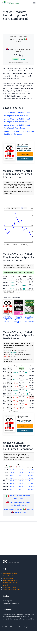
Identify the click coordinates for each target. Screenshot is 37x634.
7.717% (12, 472)
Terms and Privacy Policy (11, 589)
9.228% (12, 481)
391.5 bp (31, 489)
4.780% (21, 478)
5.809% (21, 489)
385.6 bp (31, 475)
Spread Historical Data (10, 580)
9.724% (12, 489)
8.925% (12, 478)
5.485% (21, 483)
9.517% (12, 483)
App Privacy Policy (9, 587)
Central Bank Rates (9, 576)
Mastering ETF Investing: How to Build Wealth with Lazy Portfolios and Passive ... (7, 318)
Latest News (7, 585)
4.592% (21, 475)
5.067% (21, 481)
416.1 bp (31, 481)
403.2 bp (31, 483)
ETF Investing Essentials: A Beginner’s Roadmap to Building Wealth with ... (18, 319)
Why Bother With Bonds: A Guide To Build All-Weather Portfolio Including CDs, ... (29, 318)
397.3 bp (31, 486)
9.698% (12, 486)
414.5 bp (31, 478)
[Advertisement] (18, 27)
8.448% (12, 475)
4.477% (21, 472)
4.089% (21, 469)
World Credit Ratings (10, 574)
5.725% (21, 486)
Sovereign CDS (8, 578)
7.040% (12, 469)
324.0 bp (31, 472)
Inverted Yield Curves (10, 583)
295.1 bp (31, 469)
